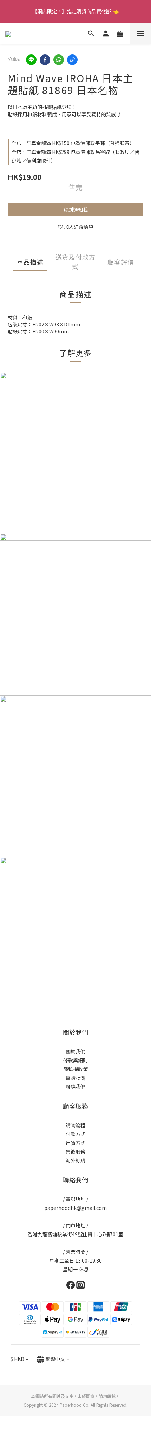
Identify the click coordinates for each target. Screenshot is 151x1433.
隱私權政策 (75, 1068)
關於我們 (75, 1051)
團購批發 (75, 1077)
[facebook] (45, 59)
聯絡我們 (75, 1086)
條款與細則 (75, 1060)
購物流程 (75, 1125)
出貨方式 (75, 1142)
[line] (31, 59)
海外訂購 (75, 1160)
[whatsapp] (58, 59)
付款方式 (75, 1133)
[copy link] (72, 59)
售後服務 (75, 1151)
